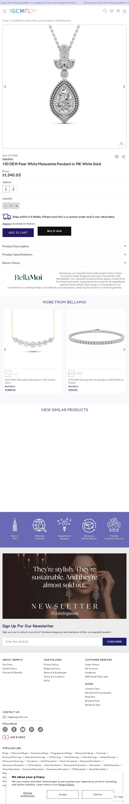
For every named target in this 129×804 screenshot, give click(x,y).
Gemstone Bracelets (58, 769)
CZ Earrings (55, 757)
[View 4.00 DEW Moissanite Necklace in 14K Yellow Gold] (32, 338)
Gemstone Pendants (13, 765)
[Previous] (5, 86)
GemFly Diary (10, 668)
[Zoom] (121, 143)
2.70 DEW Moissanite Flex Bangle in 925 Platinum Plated (96, 381)
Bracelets (95, 765)
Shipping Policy (52, 668)
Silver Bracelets (11, 769)
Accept (63, 794)
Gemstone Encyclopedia (98, 692)
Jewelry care (92, 688)
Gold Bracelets (112, 765)
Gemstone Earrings (35, 757)
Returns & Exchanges (55, 672)
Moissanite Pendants (75, 765)
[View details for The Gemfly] (21, 11)
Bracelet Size (92, 700)
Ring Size (90, 696)
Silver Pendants (68, 761)
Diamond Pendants (90, 761)
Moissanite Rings (84, 753)
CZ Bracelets (79, 769)
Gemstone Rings (39, 753)
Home (5, 20)
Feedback (90, 672)
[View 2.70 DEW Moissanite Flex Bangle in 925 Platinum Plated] (96, 338)
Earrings (101, 753)
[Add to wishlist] (117, 157)
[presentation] (5, 349)
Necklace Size (92, 704)
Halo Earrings (90, 757)
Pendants (32, 761)
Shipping (7, 223)
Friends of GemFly (12, 672)
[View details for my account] (118, 13)
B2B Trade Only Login (96, 676)
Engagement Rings (62, 753)
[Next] (123, 86)
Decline (98, 794)
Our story (8, 664)
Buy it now (54, 231)
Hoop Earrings (108, 757)
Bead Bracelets (97, 769)
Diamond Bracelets (33, 769)
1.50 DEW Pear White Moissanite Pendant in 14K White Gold (32, 489)
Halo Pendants (53, 765)
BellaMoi (10, 386)
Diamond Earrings (12, 757)
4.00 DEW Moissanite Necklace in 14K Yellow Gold (30, 381)
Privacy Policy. (66, 784)
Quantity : (8, 198)
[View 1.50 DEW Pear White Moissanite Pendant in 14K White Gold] (32, 446)
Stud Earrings (71, 757)
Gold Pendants (49, 761)
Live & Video (17, 737)
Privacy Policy (51, 664)
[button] (124, 11)
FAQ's (47, 680)
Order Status (92, 664)
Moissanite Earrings (13, 761)
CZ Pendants (34, 765)
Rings (5, 753)
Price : (6, 171)
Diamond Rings (20, 753)
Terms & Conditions (54, 676)
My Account (91, 668)
